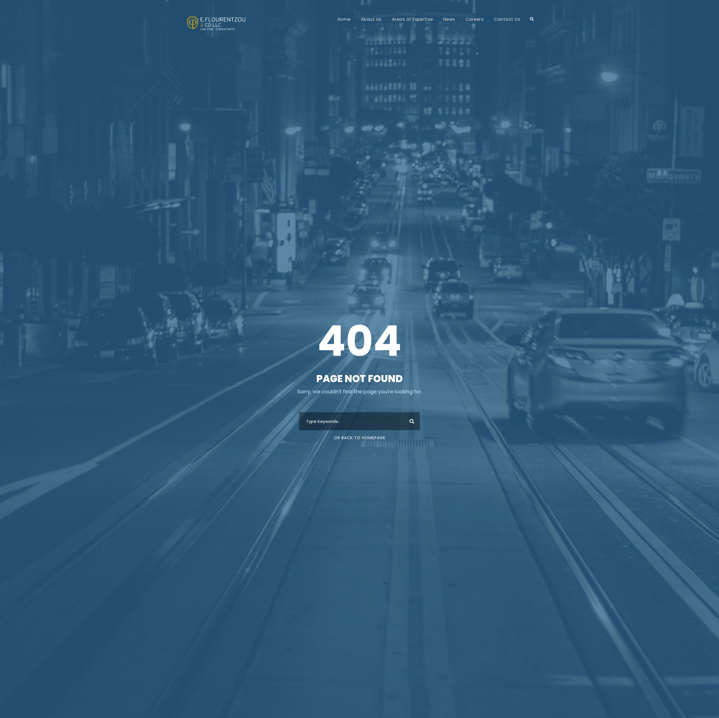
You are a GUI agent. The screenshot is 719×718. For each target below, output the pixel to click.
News (449, 19)
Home (344, 19)
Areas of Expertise (412, 19)
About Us (371, 19)
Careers (474, 19)
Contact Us (507, 19)
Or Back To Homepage (359, 438)
